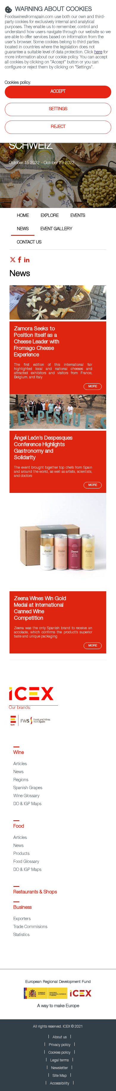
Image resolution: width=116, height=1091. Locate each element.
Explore (50, 216)
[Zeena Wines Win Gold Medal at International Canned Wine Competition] (58, 589)
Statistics (21, 935)
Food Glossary (26, 862)
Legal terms (59, 1060)
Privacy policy (59, 1045)
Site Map (60, 1076)
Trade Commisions (30, 927)
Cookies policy (17, 83)
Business (22, 908)
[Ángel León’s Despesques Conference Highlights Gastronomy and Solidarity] (58, 428)
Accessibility (59, 1083)
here (98, 52)
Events (77, 216)
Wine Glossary (26, 796)
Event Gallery (56, 229)
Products (21, 854)
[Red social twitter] (13, 261)
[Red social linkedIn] (27, 261)
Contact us (29, 243)
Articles (20, 764)
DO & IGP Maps (27, 804)
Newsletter (59, 1068)
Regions (20, 780)
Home (23, 216)
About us (60, 1037)
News (23, 229)
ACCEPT (58, 92)
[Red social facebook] (20, 261)
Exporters (22, 919)
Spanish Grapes (27, 788)
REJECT (58, 127)
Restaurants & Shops (35, 892)
